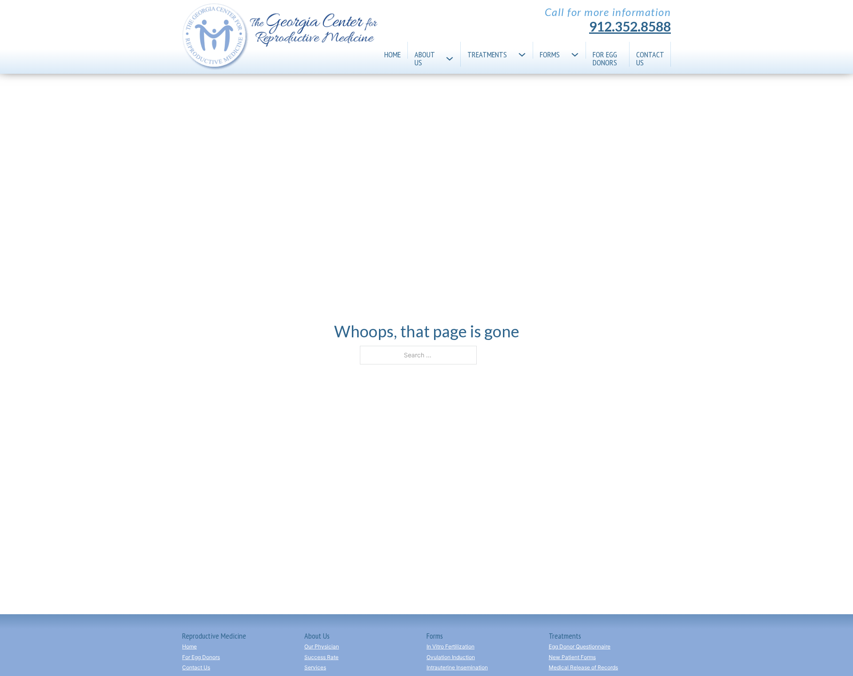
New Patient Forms (572, 657)
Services (315, 667)
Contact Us (650, 58)
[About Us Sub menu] (453, 54)
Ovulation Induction (450, 657)
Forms (550, 54)
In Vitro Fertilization (450, 646)
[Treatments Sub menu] (525, 50)
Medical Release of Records (583, 667)
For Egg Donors (605, 58)
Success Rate (321, 657)
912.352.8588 (630, 26)
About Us (424, 58)
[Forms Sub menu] (578, 50)
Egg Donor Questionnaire (579, 646)
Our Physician (321, 646)
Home (392, 54)
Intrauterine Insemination (457, 667)
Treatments (487, 54)
